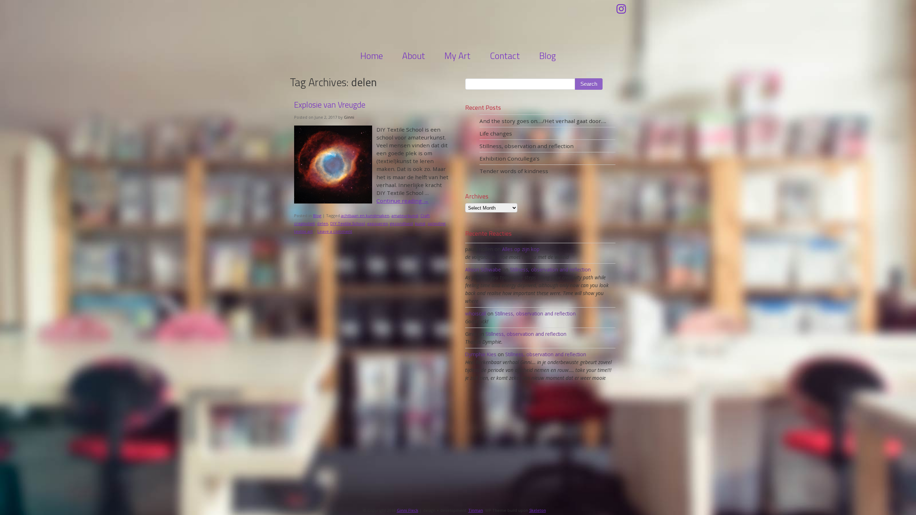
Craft (425, 215)
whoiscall (475, 313)
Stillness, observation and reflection (526, 145)
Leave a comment (334, 231)
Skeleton (537, 510)
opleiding (436, 223)
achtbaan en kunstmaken (365, 215)
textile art (303, 231)
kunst (420, 223)
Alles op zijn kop (521, 249)
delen (322, 223)
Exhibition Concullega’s (509, 158)
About (413, 56)
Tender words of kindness (513, 171)
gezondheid (401, 223)
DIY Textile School (347, 223)
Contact (505, 56)
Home (371, 56)
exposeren (377, 223)
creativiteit (304, 223)
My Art (457, 56)
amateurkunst (404, 215)
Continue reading (402, 200)
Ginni (349, 117)
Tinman (475, 510)
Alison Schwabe (483, 269)
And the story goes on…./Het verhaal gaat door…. (542, 120)
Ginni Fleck (458, 24)
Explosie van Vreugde (329, 104)
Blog (547, 56)
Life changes (495, 133)
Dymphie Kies (480, 354)
